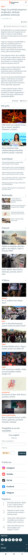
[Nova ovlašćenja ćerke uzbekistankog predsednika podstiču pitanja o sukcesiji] (14, 139)
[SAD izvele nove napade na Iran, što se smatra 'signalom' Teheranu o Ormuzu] (14, 116)
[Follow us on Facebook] (2, 539)
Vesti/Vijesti (7, 159)
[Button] (24, 22)
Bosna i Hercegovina (8, 415)
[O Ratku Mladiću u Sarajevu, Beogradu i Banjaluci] (6, 200)
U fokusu (5, 280)
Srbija (4, 344)
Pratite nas (22, 453)
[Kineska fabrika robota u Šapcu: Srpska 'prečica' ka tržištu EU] (14, 336)
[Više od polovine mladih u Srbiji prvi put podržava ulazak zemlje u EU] (14, 359)
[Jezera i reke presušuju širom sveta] (6, 220)
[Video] (6, 554)
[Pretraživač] (22, 554)
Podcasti (5, 228)
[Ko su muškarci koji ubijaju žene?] (14, 290)
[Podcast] (14, 554)
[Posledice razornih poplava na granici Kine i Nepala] (6, 207)
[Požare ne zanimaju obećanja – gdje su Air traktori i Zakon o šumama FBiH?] (14, 237)
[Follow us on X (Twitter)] (6, 539)
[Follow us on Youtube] (9, 539)
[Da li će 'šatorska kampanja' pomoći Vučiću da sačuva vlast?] (14, 313)
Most (3, 321)
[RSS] (16, 539)
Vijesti (3, 6)
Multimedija (7, 195)
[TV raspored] (20, 539)
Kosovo (4, 298)
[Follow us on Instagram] (13, 539)
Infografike (6, 392)
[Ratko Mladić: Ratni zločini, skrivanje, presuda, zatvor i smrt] (14, 261)
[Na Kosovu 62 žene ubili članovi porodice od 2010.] (6, 214)
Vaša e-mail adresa (8, 441)
